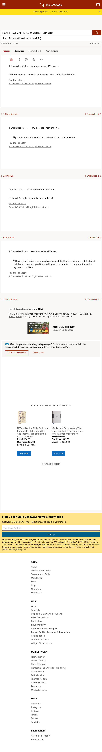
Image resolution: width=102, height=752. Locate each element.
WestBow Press (39, 682)
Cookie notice (38, 635)
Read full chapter (17, 80)
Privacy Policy (75, 547)
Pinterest (35, 711)
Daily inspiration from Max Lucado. (50, 11)
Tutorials (35, 610)
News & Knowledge (41, 570)
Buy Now (24, 453)
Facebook (36, 703)
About (34, 566)
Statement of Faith (40, 574)
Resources (19, 50)
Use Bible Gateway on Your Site (46, 613)
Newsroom (36, 589)
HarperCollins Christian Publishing (48, 667)
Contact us (36, 621)
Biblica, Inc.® (15, 316)
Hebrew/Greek (34, 50)
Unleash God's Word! (63, 329)
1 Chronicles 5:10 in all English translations (30, 276)
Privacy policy (38, 624)
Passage (6, 50)
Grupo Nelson (38, 671)
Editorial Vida (37, 675)
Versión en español (40, 735)
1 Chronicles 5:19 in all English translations (30, 83)
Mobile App (36, 577)
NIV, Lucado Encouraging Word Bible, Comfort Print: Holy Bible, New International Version (67, 431)
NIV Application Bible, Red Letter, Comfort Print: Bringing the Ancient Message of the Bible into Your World (33, 432)
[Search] (96, 32)
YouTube (35, 722)
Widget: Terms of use (41, 643)
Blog (33, 585)
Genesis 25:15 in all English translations (28, 207)
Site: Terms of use (40, 639)
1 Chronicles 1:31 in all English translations (30, 146)
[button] (98, 4)
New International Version (23, 309)
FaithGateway (38, 656)
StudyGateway (38, 660)
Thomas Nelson (39, 678)
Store (34, 581)
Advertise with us (39, 617)
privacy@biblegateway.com (14, 549)
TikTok (34, 714)
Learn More (38, 352)
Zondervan (36, 686)
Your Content (52, 50)
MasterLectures (39, 690)
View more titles (51, 464)
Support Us (36, 592)
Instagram (36, 707)
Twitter (34, 718)
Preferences (37, 739)
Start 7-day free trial (17, 352)
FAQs (33, 606)
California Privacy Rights (44, 628)
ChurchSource (38, 664)
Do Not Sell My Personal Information (50, 632)
